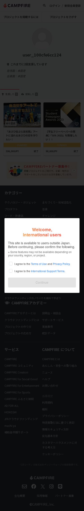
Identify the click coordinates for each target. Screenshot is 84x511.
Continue (42, 282)
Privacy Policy (61, 264)
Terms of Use (39, 264)
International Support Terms (48, 271)
